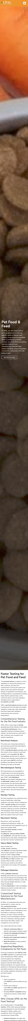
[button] (24, 3)
